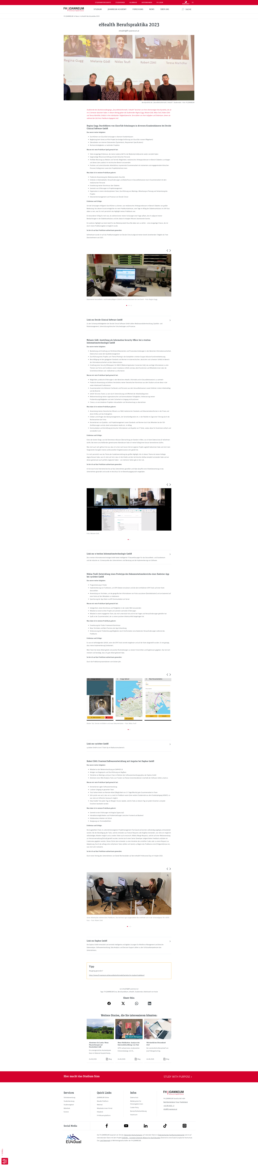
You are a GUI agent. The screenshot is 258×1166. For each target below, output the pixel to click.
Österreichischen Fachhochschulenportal (171, 1135)
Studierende (139, 992)
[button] (167, 250)
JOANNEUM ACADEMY (117, 9)
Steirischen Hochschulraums (133, 1135)
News (151, 9)
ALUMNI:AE (133, 3)
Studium (98, 9)
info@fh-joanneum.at (170, 1109)
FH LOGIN (160, 3)
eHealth (131, 992)
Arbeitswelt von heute (151, 992)
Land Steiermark (105, 1141)
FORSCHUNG (138, 9)
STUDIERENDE (120, 3)
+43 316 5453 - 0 (168, 1106)
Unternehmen (146, 3)
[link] (73, 1097)
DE (193, 3)
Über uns (164, 9)
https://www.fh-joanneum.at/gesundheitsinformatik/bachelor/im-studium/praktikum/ (117, 975)
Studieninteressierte (103, 3)
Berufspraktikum (123, 992)
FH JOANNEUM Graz (110, 992)
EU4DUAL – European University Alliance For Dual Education (141, 1138)
